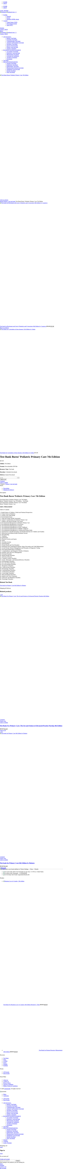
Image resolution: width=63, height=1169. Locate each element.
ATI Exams (6, 1150)
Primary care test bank (12, 47)
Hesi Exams (6, 1151)
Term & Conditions (8, 1162)
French (8, 18)
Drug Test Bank (11, 72)
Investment (9, 59)
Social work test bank (12, 45)
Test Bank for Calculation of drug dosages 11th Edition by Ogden (17, 452)
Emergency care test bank (13, 53)
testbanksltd (7, 1166)
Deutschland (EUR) (12, 23)
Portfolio (5, 1143)
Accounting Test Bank (12, 51)
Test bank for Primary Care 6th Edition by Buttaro (13, 585)
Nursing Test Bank (11, 63)
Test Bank (6, 1136)
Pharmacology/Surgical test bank (15, 68)
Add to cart (3, 479)
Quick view (3, 721)
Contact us (6, 1159)
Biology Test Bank (11, 38)
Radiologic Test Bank (12, 65)
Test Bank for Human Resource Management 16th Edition (18, 1129)
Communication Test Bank (13, 41)
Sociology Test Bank (12, 44)
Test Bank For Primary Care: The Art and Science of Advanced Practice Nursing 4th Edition (31, 726)
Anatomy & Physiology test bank (15, 42)
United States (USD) (12, 22)
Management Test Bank (13, 54)
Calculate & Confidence (13, 56)
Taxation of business (12, 57)
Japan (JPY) (10, 25)
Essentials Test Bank (12, 39)
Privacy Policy (7, 1161)
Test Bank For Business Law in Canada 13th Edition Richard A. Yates (21, 1004)
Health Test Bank (11, 71)
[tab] (33, 488)
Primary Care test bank (10, 201)
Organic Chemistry (11, 48)
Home (2, 201)
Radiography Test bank (13, 66)
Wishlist (5, 1142)
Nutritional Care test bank (13, 69)
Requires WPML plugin (13, 19)
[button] (3, 730)
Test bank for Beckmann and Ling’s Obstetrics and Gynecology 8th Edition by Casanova (23, 326)
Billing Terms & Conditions (10, 1163)
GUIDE (5, 1139)
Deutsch (9, 16)
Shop (4, 1137)
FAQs (4, 1140)
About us (5, 1158)
